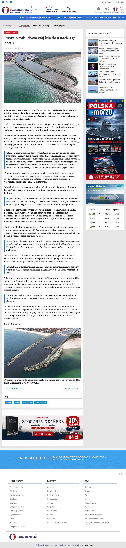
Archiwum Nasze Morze (57, 522)
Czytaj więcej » (89, 545)
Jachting (66, 17)
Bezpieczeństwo (77, 17)
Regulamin (89, 510)
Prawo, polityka (92, 17)
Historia (121, 17)
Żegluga (58, 17)
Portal (87, 495)
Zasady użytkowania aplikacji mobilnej (97, 523)
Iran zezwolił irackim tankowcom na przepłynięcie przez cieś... (109, 89)
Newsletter (52, 510)
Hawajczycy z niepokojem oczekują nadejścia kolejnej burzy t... (109, 50)
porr (17, 402)
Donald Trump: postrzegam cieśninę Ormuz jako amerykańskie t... (109, 66)
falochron (27, 402)
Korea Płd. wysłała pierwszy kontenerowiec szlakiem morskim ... (109, 58)
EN (36, 10)
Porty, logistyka (46, 17)
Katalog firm (52, 491)
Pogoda (50, 507)
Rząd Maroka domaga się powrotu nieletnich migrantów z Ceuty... (110, 42)
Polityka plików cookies (94, 518)
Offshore (35, 17)
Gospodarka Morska (18, 526)
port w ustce (41, 402)
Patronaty (89, 507)
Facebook (51, 518)
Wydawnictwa (90, 503)
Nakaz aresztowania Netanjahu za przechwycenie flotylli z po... (110, 74)
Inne (114, 17)
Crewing (50, 487)
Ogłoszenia (52, 499)
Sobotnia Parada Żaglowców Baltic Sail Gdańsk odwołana (109, 80)
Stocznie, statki (23, 17)
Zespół (87, 499)
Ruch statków (53, 495)
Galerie (50, 514)
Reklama (88, 491)
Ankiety (50, 503)
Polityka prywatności (93, 514)
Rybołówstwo (105, 17)
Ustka (8, 402)
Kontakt (88, 487)
